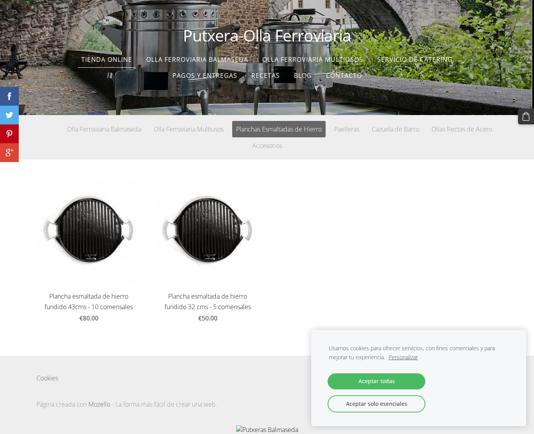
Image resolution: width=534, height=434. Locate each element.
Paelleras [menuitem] (346, 129)
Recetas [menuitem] (265, 75)
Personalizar (403, 357)
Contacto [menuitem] (344, 75)
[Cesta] (526, 116)
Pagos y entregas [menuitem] (204, 75)
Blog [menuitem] (303, 75)
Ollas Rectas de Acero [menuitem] (462, 129)
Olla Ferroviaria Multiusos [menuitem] (312, 59)
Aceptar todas (376, 381)
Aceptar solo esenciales (376, 403)
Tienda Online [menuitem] (106, 59)
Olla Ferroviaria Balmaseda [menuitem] (197, 59)
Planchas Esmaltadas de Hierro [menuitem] (279, 129)
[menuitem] (42, 127)
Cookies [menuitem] (47, 378)
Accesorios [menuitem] (267, 145)
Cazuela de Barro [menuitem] (395, 129)
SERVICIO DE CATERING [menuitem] (415, 59)
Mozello (99, 404)
